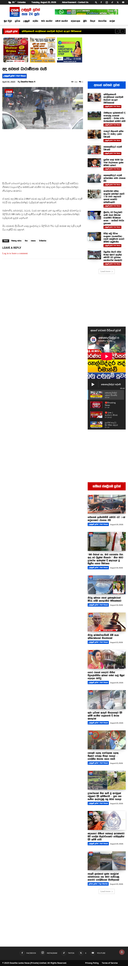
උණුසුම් (26, 21)
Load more (105, 271)
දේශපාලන (75, 21)
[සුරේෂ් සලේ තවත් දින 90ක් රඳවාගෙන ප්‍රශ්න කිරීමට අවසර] (94, 162)
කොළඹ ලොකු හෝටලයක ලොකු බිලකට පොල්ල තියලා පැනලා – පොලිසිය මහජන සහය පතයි (103, 756)
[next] (122, 31)
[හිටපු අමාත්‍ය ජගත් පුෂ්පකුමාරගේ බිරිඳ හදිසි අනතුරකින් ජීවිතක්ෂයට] (107, 584)
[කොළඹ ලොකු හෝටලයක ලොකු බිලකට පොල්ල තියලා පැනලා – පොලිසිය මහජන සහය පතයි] (107, 739)
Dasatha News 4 (28, 81)
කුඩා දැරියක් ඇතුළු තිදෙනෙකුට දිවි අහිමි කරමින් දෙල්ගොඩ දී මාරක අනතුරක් (105, 715)
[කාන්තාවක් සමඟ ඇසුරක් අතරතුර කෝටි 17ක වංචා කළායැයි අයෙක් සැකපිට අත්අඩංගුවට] (94, 194)
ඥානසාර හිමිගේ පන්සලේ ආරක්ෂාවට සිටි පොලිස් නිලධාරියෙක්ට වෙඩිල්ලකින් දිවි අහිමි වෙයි (106, 836)
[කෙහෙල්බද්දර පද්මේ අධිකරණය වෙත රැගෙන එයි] (94, 178)
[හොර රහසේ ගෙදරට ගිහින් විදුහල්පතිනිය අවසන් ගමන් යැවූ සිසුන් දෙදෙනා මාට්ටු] (107, 659)
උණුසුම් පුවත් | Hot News (14, 75)
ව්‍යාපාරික (102, 21)
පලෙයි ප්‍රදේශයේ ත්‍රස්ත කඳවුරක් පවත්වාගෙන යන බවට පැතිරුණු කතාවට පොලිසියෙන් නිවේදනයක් (103, 877)
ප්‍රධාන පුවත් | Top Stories (98, 884)
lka (26, 240)
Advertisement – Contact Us (75, 2)
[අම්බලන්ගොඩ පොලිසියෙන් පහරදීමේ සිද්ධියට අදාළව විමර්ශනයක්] (94, 97)
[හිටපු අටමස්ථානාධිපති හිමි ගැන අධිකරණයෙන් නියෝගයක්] (107, 622)
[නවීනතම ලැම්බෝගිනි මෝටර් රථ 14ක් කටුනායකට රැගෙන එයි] (107, 504)
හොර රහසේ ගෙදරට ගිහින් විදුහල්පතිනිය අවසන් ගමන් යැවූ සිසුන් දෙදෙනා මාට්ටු (106, 675)
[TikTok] (112, 2)
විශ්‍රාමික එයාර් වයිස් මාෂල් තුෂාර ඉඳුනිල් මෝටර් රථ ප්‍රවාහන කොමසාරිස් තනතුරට (113, 255)
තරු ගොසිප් (46, 21)
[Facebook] (101, 2)
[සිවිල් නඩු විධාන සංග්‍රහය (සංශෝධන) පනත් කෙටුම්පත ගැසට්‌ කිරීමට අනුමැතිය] (94, 236)
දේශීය (35, 21)
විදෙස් (92, 21)
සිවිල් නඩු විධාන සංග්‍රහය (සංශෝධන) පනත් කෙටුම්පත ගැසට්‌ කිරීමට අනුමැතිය (114, 237)
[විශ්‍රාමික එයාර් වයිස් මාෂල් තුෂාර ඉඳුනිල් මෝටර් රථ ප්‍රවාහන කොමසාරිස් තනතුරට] (94, 254)
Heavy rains (16, 240)
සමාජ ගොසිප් (61, 21)
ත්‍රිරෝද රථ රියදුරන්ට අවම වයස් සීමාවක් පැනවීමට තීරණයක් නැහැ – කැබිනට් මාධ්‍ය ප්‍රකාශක (114, 218)
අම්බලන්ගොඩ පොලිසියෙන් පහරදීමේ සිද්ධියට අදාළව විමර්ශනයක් (113, 98)
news (33, 240)
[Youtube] (123, 2)
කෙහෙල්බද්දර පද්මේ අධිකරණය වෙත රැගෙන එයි (115, 178)
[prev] (117, 31)
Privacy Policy (92, 963)
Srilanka (42, 240)
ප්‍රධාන (17, 21)
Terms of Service (110, 963)
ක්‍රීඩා (85, 21)
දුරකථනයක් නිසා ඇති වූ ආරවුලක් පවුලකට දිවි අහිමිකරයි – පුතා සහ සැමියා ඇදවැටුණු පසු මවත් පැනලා (105, 796)
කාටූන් (112, 21)
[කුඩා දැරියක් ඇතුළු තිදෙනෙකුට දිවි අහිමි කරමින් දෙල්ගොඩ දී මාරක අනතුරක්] (107, 699)
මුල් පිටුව (8, 21)
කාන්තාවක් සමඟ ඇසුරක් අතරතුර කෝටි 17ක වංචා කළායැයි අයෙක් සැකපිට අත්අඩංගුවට (114, 196)
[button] (96, 2)
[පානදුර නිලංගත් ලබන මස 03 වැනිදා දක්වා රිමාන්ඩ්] (94, 134)
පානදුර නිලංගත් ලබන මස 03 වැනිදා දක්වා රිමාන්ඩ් (114, 134)
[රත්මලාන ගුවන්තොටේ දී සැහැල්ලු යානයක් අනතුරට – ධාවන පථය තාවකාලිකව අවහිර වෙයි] (94, 115)
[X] (117, 2)
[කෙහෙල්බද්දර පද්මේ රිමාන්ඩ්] (94, 149)
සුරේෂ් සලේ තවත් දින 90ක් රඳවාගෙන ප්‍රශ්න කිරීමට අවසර (114, 162)
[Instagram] (106, 2)
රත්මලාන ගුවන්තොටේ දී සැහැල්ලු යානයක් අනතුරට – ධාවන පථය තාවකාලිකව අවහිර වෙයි (63, 31)
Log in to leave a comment (15, 253)
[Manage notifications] (121, 952)
